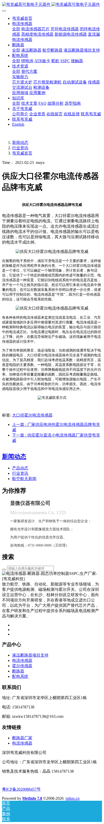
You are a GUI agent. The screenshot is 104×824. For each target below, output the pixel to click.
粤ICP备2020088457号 (21, 789)
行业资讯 (20, 148)
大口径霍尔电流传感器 (32, 415)
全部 (16, 29)
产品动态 (20, 468)
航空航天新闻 (24, 478)
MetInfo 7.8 (32, 798)
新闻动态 (20, 142)
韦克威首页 (22, 18)
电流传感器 (22, 743)
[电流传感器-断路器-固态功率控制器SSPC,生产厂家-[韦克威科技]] (52, 4)
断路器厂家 (22, 738)
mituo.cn (73, 798)
